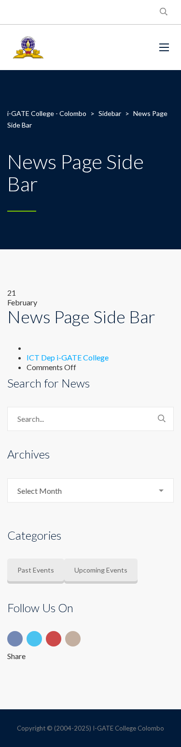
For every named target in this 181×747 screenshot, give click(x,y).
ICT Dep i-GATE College (68, 357)
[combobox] (90, 490)
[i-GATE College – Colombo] (76, 47)
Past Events (35, 570)
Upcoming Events (100, 570)
